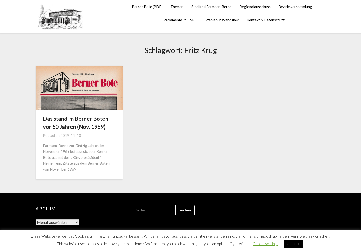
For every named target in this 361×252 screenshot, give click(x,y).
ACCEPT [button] (293, 244)
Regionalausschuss (255, 6)
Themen (176, 6)
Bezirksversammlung (295, 6)
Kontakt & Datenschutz (266, 20)
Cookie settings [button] (265, 243)
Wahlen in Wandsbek (222, 20)
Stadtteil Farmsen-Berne (211, 6)
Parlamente (172, 20)
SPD (193, 20)
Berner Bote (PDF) (147, 6)
